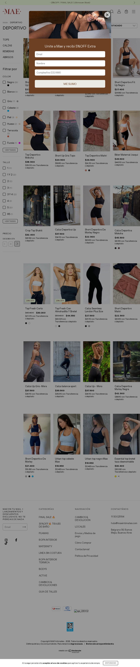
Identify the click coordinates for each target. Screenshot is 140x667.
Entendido (110, 663)
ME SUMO (70, 84)
